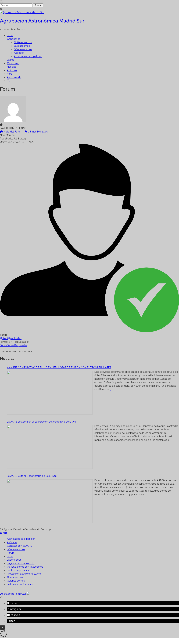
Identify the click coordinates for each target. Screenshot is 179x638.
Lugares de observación (20, 563)
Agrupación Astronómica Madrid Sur (42, 21)
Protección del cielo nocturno (24, 573)
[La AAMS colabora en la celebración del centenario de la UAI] (50, 447)
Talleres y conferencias (20, 584)
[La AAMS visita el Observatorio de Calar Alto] (50, 501)
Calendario (13, 63)
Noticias (11, 66)
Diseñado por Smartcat (13, 593)
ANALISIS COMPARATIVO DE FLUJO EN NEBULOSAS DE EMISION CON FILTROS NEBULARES (59, 367)
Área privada (14, 77)
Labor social (14, 559)
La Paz (10, 59)
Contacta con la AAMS (19, 545)
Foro (9, 73)
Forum (11, 552)
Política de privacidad (19, 570)
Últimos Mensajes (37, 131)
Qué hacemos (22, 45)
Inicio (10, 35)
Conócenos (13, 38)
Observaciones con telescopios (25, 566)
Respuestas (20, 345)
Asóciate (19, 52)
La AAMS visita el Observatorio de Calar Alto (32, 475)
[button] (8, 80)
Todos (3, 345)
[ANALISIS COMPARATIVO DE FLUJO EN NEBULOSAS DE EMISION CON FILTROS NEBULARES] (50, 393)
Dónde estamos (23, 49)
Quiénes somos (23, 42)
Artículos (12, 70)
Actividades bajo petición (28, 56)
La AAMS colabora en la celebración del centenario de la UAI (41, 421)
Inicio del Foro (11, 131)
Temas (10, 345)
